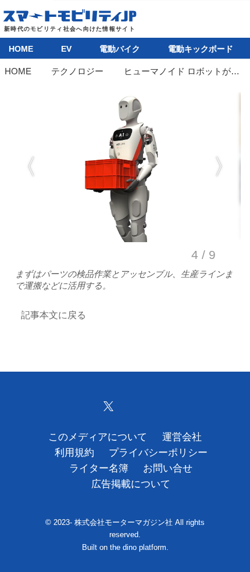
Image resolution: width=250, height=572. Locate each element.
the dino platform (138, 547)
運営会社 (182, 437)
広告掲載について (130, 484)
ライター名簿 (98, 468)
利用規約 (74, 452)
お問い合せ (167, 468)
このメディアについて (97, 437)
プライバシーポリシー (158, 452)
